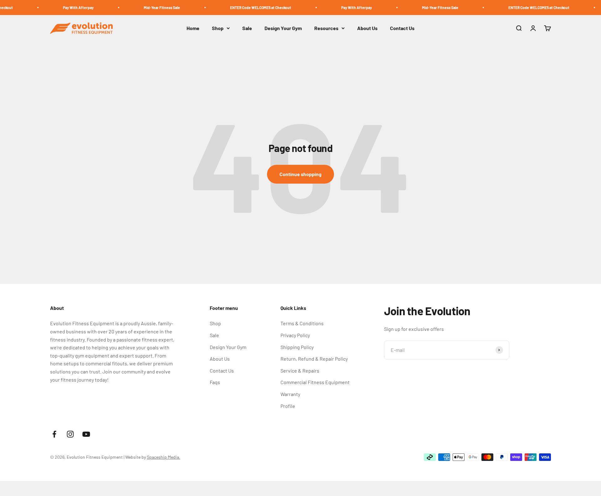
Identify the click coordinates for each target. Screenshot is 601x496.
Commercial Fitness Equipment (315, 382)
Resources (326, 28)
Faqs (215, 382)
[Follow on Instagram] (70, 434)
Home (193, 28)
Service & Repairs (299, 370)
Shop (217, 28)
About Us (367, 28)
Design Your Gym (283, 28)
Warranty (290, 394)
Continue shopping (300, 174)
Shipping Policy (297, 347)
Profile (287, 406)
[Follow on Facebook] (54, 434)
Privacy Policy (295, 335)
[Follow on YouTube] (86, 434)
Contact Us (402, 28)
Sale (247, 28)
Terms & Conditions (302, 323)
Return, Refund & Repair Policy (314, 359)
